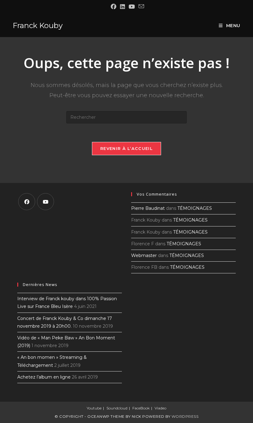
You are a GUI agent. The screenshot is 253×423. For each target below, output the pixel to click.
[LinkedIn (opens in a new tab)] (122, 7)
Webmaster (144, 255)
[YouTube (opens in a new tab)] (132, 7)
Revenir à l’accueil (126, 148)
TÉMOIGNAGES (194, 208)
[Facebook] (26, 201)
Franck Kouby (38, 25)
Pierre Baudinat (148, 208)
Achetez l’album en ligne (44, 377)
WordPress (185, 416)
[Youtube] (45, 201)
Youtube (94, 408)
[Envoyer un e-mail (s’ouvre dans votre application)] (140, 6)
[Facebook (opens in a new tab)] (113, 7)
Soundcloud (116, 408)
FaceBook (141, 408)
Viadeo (160, 408)
